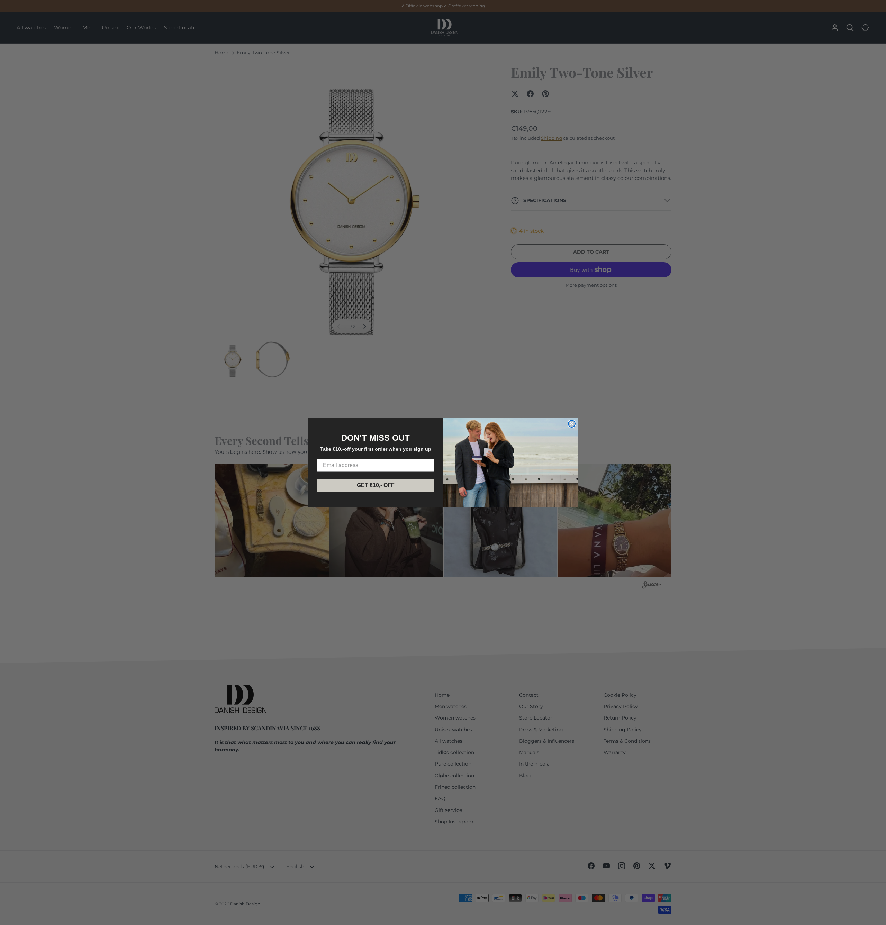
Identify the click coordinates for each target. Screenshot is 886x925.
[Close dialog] (571, 423)
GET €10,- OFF (376, 485)
